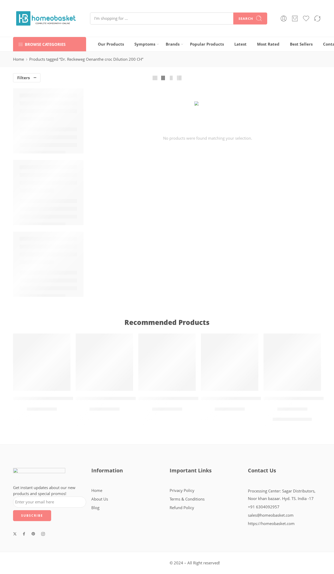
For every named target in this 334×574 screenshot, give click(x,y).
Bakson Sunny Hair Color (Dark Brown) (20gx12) (253, 398)
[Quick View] (47, 385)
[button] (26, 385)
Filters (23, 77)
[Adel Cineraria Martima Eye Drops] (104, 362)
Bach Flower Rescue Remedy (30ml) (177, 398)
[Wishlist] (36, 385)
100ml (285, 420)
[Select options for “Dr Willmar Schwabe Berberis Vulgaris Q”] (276, 385)
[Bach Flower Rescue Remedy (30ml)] (167, 362)
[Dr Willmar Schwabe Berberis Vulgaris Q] (292, 362)
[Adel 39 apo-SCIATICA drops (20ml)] (41, 362)
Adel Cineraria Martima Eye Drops (113, 398)
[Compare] (57, 385)
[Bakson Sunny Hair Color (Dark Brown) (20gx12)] (229, 362)
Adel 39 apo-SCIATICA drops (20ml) (50, 398)
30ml (300, 420)
